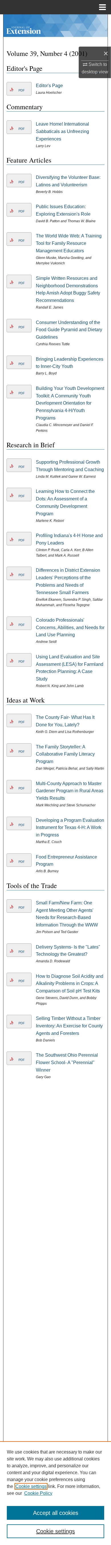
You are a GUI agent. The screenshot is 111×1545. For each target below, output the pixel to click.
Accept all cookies (55, 1513)
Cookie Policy (38, 1493)
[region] (55, 1493)
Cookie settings (31, 1486)
